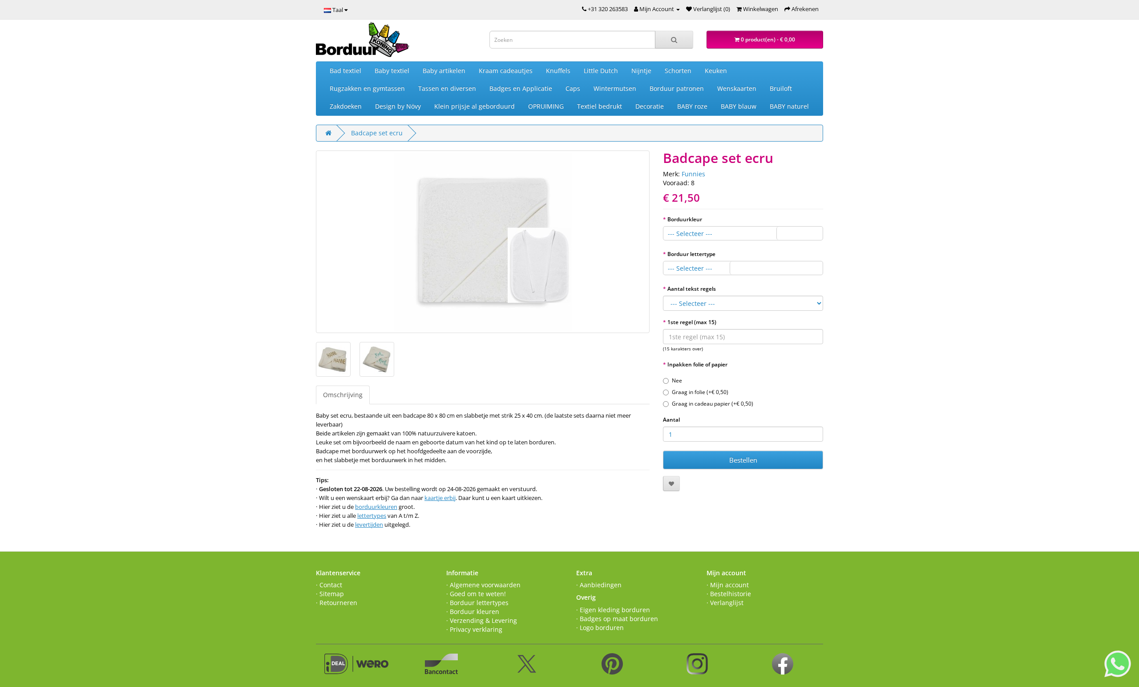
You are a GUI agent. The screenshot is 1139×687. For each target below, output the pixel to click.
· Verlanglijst (725, 602)
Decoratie (649, 106)
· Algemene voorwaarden (483, 585)
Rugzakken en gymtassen (367, 88)
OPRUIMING (546, 106)
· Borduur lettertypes (477, 602)
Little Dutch (601, 70)
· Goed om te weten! (476, 593)
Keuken (716, 70)
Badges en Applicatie (520, 88)
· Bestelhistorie (729, 593)
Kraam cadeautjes (506, 70)
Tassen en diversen (447, 88)
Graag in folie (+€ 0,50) (700, 392)
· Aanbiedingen (599, 585)
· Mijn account (728, 585)
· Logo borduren (600, 627)
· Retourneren (336, 602)
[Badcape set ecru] (483, 241)
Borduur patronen (677, 88)
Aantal (671, 419)
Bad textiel (345, 70)
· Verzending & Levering (481, 620)
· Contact (329, 585)
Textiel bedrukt (599, 106)
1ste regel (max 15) (691, 322)
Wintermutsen (615, 88)
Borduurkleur (684, 219)
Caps (572, 88)
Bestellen (743, 459)
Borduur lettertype (691, 254)
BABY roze (692, 106)
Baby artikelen (444, 70)
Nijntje (641, 70)
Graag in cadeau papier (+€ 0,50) (712, 403)
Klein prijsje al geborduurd (474, 106)
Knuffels (558, 70)
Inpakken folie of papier (697, 364)
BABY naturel (789, 106)
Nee (677, 380)
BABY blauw (738, 106)
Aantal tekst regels (691, 289)
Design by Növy (398, 106)
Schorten (678, 70)
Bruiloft (781, 88)
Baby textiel (392, 70)
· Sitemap (330, 593)
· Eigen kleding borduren (613, 610)
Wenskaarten (736, 88)
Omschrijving (343, 394)
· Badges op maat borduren (617, 618)
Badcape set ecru (377, 133)
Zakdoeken (346, 106)
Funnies (693, 174)
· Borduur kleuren (472, 611)
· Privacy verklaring (474, 629)
